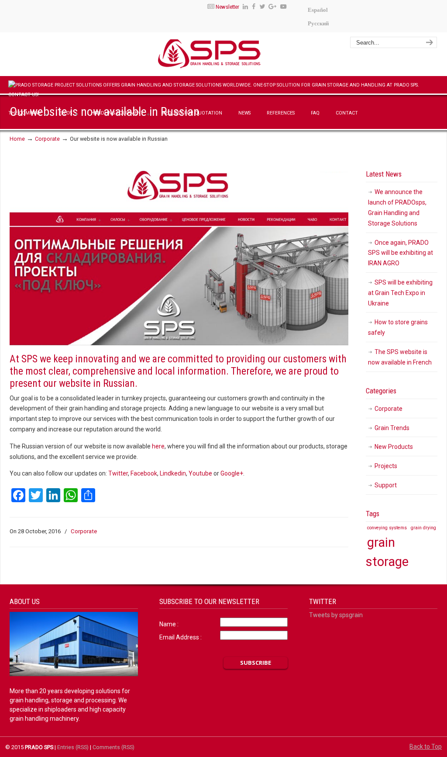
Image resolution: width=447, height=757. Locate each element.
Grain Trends (392, 427)
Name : (169, 624)
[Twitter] (262, 6)
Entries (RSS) (73, 747)
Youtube (200, 473)
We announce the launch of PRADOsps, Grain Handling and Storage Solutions (397, 207)
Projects (386, 465)
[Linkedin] (245, 6)
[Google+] (273, 6)
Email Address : (180, 637)
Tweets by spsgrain (336, 614)
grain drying (423, 528)
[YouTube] (283, 6)
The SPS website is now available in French (400, 357)
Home (17, 138)
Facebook (144, 473)
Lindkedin (173, 473)
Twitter (118, 473)
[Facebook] (254, 6)
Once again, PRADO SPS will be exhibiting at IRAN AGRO (400, 253)
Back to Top (425, 746)
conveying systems (387, 528)
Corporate (47, 138)
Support (386, 485)
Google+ (231, 473)
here (158, 446)
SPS (235, 55)
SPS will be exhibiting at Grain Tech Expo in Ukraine (400, 293)
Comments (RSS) (113, 747)
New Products (394, 446)
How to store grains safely (398, 327)
